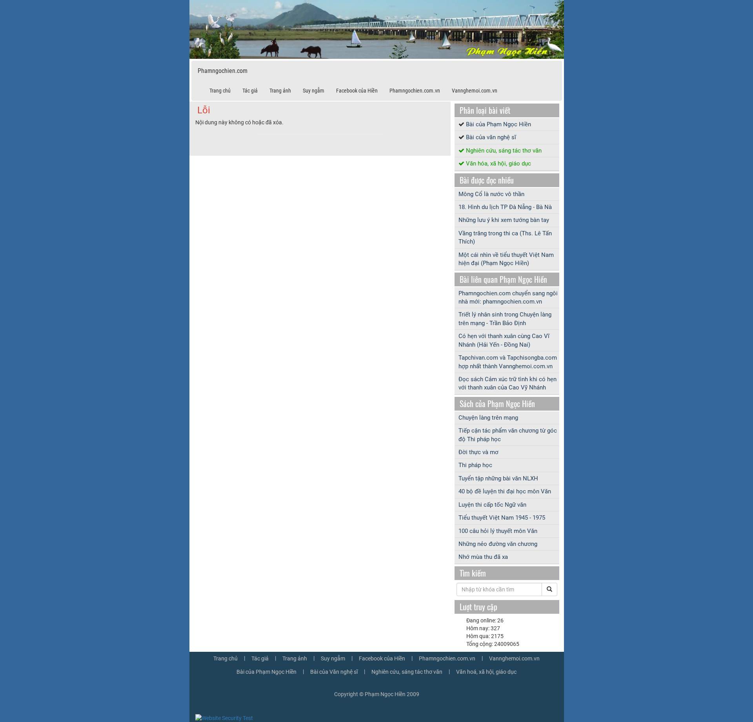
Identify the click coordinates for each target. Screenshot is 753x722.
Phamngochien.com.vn (414, 90)
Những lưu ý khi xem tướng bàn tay (503, 220)
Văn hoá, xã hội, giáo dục (486, 672)
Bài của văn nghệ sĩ (491, 137)
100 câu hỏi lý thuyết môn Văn (497, 531)
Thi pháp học (475, 465)
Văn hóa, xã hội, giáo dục (498, 163)
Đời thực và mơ (478, 452)
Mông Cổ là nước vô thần (491, 194)
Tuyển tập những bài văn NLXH (498, 478)
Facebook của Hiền (357, 90)
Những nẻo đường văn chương (497, 543)
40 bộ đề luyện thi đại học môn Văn (504, 491)
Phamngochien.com (222, 71)
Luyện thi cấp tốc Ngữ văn (492, 504)
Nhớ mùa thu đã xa (483, 556)
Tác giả (250, 90)
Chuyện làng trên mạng (488, 417)
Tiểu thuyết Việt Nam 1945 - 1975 (501, 517)
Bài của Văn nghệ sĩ (334, 672)
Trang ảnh (280, 90)
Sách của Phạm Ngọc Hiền (497, 403)
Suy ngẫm (313, 90)
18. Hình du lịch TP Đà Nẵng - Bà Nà (505, 207)
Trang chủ (220, 90)
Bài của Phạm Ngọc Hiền (498, 124)
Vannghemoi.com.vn (474, 90)
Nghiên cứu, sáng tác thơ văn (504, 150)
